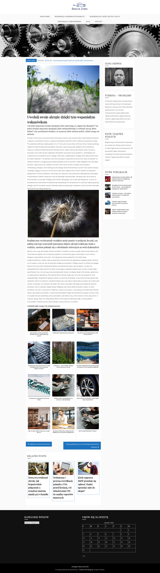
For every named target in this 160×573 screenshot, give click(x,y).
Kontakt (98, 22)
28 (114, 546)
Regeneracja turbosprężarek (69, 22)
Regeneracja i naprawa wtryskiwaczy (70, 16)
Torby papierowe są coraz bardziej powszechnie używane (82, 445)
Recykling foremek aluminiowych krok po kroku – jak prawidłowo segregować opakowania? (121, 187)
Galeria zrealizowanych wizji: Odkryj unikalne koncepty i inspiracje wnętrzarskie (120, 211)
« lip (83, 556)
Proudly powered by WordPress (66, 570)
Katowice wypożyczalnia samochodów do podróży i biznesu (120, 203)
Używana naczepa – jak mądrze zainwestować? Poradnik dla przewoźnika (121, 195)
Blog (88, 22)
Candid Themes (99, 570)
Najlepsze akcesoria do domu (40, 444)
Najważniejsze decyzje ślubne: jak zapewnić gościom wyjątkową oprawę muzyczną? (122, 178)
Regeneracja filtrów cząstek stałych (105, 16)
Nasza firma (45, 16)
